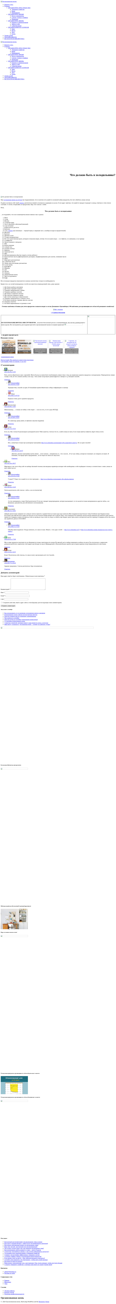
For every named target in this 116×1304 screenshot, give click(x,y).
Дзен (5, 1283)
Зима (13, 29)
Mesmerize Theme (44, 1301)
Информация (16, 12)
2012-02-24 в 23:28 (13, 476)
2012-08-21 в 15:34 (13, 526)
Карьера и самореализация (20, 22)
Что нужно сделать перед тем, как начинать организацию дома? (24, 1248)
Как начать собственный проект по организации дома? (21, 1245)
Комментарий (5, 589)
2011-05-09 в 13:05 (10, 406)
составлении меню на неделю (13, 200)
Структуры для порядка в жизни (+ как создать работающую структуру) (26, 1251)
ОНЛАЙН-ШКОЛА (10, 37)
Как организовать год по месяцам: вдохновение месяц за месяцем (24, 613)
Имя (2, 592)
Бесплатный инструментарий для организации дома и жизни (23, 1242)
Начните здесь (8, 4)
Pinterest (6, 1280)
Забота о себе (16, 24)
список (21, 203)
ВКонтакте (7, 1282)
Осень (13, 34)
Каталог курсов (9, 1292)
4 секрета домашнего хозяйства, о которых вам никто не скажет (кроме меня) (28, 1264)
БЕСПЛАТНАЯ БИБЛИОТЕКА (14, 39)
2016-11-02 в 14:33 (10, 552)
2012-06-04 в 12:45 (10, 487)
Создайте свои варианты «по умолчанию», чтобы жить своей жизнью (26, 1260)
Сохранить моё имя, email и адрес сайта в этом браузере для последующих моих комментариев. (32, 602)
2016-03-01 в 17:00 (10, 539)
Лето (13, 32)
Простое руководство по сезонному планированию (20, 616)
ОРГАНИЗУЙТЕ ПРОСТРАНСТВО (19, 8)
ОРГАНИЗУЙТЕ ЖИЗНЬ (16, 21)
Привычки (15, 19)
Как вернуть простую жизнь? (13, 1261)
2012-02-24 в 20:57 (10, 463)
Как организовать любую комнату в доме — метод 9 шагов (22, 1250)
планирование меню (7, 357)
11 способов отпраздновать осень (14, 621)
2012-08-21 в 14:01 (10, 511)
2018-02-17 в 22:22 (10, 563)
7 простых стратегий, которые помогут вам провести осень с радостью (26, 623)
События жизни (16, 25)
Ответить (7, 379)
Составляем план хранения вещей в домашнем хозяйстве (22, 1253)
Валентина (11, 561)
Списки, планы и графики (20, 17)
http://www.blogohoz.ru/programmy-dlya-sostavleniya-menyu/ (59, 443)
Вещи (13, 11)
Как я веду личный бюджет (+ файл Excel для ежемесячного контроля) (26, 1243)
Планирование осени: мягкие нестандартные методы (20, 614)
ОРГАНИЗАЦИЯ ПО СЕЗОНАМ (18, 27)
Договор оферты (9, 1291)
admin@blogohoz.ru (10, 1271)
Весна (13, 30)
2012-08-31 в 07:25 (13, 395)
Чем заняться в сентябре (11, 618)
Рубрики (7, 6)
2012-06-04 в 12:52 (13, 498)
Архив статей (8, 35)
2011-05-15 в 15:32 (10, 428)
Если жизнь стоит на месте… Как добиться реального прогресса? (24, 1258)
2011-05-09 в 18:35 (13, 417)
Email (3, 596)
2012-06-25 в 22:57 (17, 450)
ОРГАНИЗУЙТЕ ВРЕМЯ (16, 14)
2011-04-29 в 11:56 (10, 372)
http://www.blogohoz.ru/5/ (71, 529)
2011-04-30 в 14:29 (13, 384)
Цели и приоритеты (18, 16)
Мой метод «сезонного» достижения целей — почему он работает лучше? (27, 624)
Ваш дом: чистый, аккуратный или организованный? (20, 1246)
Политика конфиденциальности (14, 1294)
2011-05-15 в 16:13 (13, 439)
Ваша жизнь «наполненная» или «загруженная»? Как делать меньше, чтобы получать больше (33, 1263)
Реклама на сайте (9, 1273)
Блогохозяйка (15, 383)
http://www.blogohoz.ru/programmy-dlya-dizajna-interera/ (57, 479)
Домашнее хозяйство (18, 9)
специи (10, 230)
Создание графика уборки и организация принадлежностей (22, 1256)
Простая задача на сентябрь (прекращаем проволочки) (21, 619)
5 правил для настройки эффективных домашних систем (22, 1255)
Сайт (2, 599)
